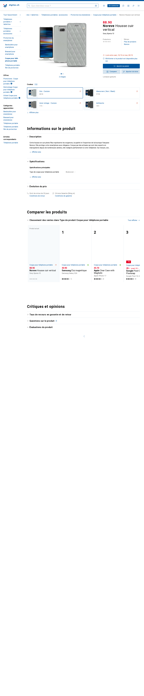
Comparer (113, 72)
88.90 (107, 22)
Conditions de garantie (63, 196)
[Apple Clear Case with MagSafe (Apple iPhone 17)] (107, 253)
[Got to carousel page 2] (62, 73)
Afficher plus (33, 112)
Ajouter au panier (123, 66)
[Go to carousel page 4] (85, 286)
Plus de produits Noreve (130, 41)
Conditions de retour (37, 196)
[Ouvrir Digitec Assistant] (123, 5)
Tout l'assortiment (10, 15)
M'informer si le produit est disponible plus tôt (121, 60)
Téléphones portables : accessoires (7, 31)
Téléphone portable (10, 123)
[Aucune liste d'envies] (133, 5)
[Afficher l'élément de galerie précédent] (26, 45)
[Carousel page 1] (61, 73)
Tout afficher (132, 220)
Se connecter (114, 6)
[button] (121, 55)
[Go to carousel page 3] (83, 286)
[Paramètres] (104, 5)
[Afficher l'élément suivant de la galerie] (98, 45)
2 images (62, 77)
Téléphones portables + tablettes (7, 21)
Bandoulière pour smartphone (11, 46)
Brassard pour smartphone (10, 53)
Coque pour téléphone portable (11, 59)
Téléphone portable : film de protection (12, 66)
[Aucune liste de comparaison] (128, 5)
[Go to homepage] (11, 5)
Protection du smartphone (8, 39)
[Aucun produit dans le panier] (138, 5)
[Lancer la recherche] (29, 6)
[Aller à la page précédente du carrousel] (31, 253)
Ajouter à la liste (132, 72)
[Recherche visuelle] (95, 6)
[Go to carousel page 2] (82, 286)
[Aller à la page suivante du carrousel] (136, 253)
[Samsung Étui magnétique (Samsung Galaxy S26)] (75, 253)
